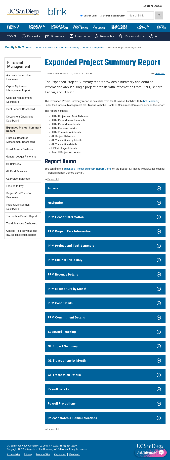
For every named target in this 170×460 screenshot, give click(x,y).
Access (53, 188)
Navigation (56, 202)
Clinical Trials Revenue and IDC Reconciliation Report (21, 232)
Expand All (53, 179)
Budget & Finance (13, 27)
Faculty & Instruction (59, 27)
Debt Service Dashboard (20, 109)
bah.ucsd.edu (150, 101)
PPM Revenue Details (63, 274)
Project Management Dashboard (18, 206)
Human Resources (80, 27)
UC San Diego (22, 13)
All (156, 36)
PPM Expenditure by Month (67, 289)
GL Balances (13, 164)
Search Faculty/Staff (114, 15)
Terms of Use (43, 454)
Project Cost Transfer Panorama (18, 195)
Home (29, 47)
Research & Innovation (119, 27)
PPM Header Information (66, 217)
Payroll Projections (62, 403)
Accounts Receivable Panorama (18, 77)
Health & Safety (143, 27)
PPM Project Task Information (70, 231)
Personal (32, 36)
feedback (160, 73)
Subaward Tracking (62, 331)
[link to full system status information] (139, 6)
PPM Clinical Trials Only (65, 260)
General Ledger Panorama (21, 156)
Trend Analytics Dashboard (21, 223)
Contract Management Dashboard (19, 99)
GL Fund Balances (16, 171)
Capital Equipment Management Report (18, 88)
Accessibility (13, 454)
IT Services (99, 27)
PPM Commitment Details (66, 317)
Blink (54, 13)
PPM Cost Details (60, 303)
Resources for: (133, 36)
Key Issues (60, 454)
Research (106, 36)
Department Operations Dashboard (19, 118)
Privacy (28, 454)
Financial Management (93, 47)
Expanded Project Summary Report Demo (88, 168)
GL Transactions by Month (67, 360)
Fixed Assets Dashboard (20, 149)
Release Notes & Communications (72, 418)
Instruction (81, 36)
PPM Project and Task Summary (71, 245)
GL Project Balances (18, 178)
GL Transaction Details (64, 375)
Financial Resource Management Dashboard (20, 140)
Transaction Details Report (21, 216)
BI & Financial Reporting (67, 47)
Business (56, 36)
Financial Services (44, 47)
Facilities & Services (37, 27)
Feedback (74, 454)
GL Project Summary (63, 346)
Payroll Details (58, 389)
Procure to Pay (15, 186)
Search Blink (90, 15)
